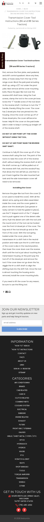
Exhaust (22, 421)
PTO (22, 455)
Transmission (22, 478)
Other (22, 486)
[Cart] (35, 3)
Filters (22, 424)
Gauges (22, 432)
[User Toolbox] (23, 3)
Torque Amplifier (22, 474)
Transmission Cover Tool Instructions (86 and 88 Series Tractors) (22, 21)
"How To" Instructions (22, 349)
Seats (22, 463)
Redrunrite (25, 518)
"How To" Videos (22, 345)
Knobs (22, 451)
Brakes (22, 386)
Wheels (22, 482)
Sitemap (22, 372)
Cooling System (22, 405)
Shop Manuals (22, 466)
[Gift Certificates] (29, 3)
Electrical (22, 409)
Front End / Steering (22, 428)
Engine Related (22, 417)
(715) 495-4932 (25, 505)
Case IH (22, 394)
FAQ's (22, 357)
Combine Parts (22, 401)
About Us (22, 361)
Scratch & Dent (22, 459)
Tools (22, 470)
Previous (3, 519)
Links (22, 365)
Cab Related (22, 390)
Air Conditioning (22, 382)
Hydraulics (22, 444)
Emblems (22, 413)
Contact (22, 353)
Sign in (17, 368)
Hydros (22, 447)
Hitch (22, 440)
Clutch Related (22, 398)
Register (26, 368)
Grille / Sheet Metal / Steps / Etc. (22, 436)
